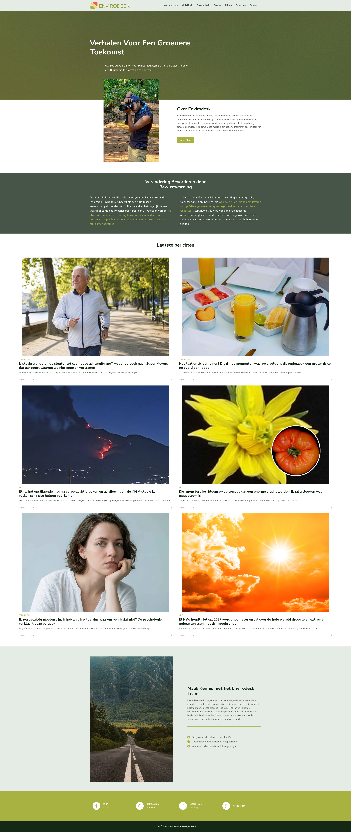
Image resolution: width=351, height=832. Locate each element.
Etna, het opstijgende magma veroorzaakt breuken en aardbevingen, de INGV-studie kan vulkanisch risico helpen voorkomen (88, 493)
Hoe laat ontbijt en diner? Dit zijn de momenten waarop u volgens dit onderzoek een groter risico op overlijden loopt (255, 365)
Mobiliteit (187, 5)
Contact (254, 5)
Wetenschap (171, 5)
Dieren (217, 5)
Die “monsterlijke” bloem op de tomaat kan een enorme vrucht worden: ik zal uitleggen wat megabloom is (250, 493)
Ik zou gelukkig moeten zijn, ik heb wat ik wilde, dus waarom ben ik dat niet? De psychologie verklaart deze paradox (90, 621)
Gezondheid (203, 5)
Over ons (241, 5)
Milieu (228, 5)
